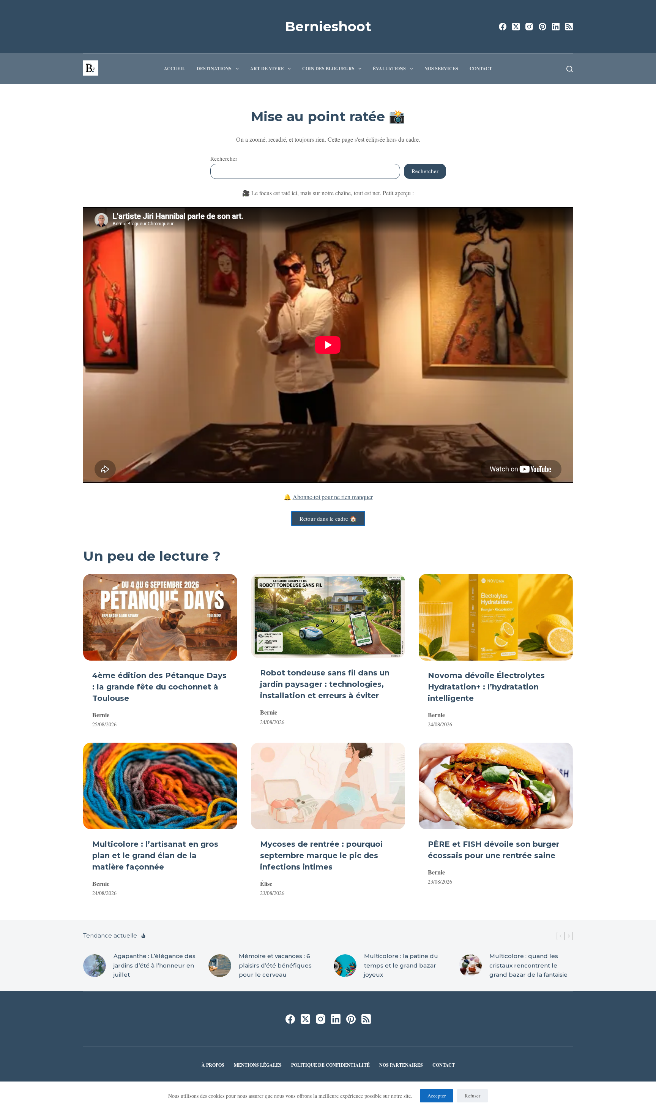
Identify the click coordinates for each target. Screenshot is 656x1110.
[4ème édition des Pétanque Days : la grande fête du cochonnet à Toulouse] (160, 617)
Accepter (436, 1095)
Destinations (214, 68)
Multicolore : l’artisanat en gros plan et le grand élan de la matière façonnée (155, 855)
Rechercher (223, 158)
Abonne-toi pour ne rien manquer (333, 497)
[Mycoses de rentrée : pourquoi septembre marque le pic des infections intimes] (328, 786)
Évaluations (389, 68)
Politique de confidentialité (330, 1065)
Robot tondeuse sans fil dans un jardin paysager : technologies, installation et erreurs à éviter (325, 684)
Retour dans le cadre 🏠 (328, 518)
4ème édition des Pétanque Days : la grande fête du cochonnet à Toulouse (159, 687)
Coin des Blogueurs (328, 68)
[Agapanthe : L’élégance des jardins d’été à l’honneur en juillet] (94, 965)
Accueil (174, 68)
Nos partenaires (401, 1065)
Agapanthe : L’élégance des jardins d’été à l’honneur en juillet (155, 965)
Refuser (472, 1095)
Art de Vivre (267, 68)
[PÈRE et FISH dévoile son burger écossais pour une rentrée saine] (496, 786)
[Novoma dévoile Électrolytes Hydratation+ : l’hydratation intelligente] (496, 617)
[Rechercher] (569, 69)
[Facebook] (502, 26)
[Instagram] (529, 26)
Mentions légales (258, 1065)
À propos (213, 1065)
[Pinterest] (542, 26)
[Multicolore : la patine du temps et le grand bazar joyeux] (345, 965)
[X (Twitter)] (516, 26)
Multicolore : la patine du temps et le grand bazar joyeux (401, 965)
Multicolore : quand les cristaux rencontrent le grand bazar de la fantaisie (528, 965)
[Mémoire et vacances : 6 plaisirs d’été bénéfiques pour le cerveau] (219, 965)
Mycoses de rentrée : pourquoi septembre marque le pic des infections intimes (321, 855)
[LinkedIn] (556, 26)
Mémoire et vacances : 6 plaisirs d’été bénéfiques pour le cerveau (275, 965)
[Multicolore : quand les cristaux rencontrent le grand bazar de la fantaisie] (470, 965)
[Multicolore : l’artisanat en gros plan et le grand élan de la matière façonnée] (160, 786)
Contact (481, 68)
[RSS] (569, 26)
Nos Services (441, 68)
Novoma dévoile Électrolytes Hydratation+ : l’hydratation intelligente (486, 687)
